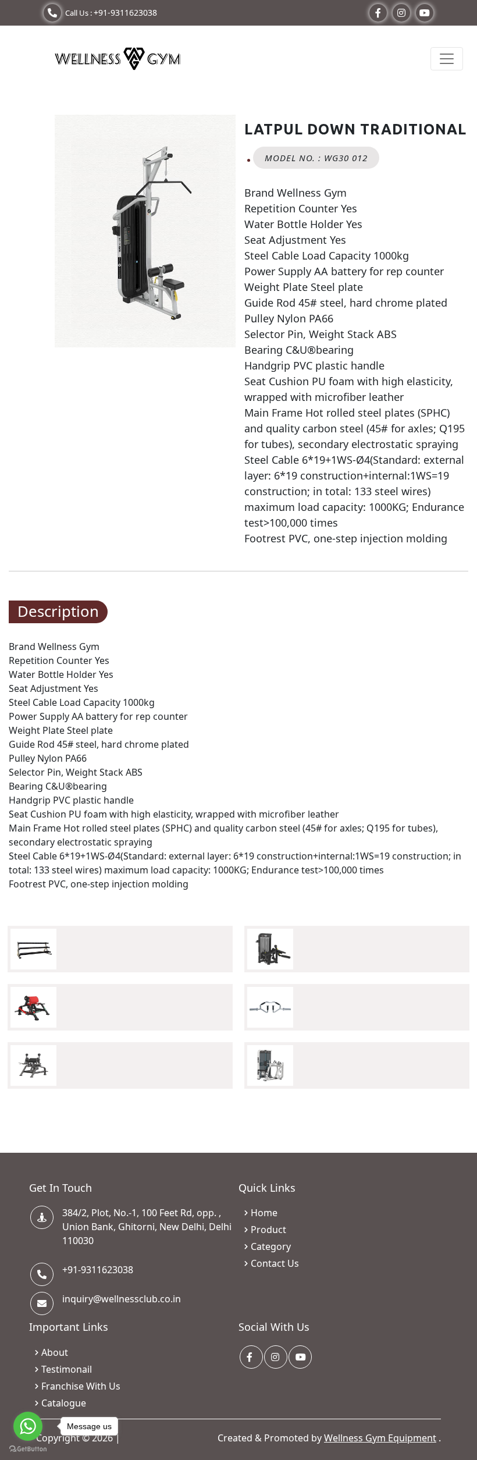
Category (271, 1246)
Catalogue (63, 1403)
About (54, 1352)
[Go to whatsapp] (27, 1426)
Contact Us (275, 1263)
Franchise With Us (80, 1386)
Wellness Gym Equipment (380, 1437)
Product (268, 1229)
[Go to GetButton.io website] (28, 1448)
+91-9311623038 (125, 12)
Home (264, 1212)
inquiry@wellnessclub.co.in (121, 1298)
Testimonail (66, 1369)
